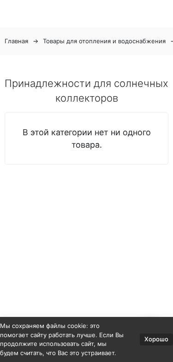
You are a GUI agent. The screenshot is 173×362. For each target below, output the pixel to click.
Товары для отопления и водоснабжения (104, 41)
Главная (16, 41)
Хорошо (156, 339)
